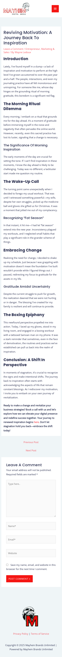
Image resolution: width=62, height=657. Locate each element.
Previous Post (31, 442)
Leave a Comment (13, 48)
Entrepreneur (32, 48)
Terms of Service (40, 633)
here (36, 422)
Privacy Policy (20, 633)
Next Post (31, 450)
